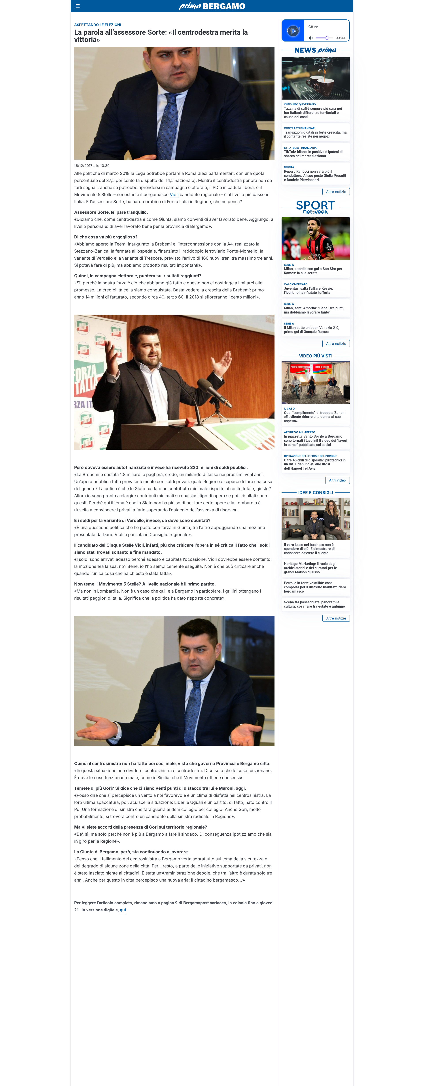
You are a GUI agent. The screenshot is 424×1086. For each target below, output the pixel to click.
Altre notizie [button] (336, 191)
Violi (174, 194)
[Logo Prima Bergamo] (212, 6)
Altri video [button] (337, 480)
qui (123, 909)
